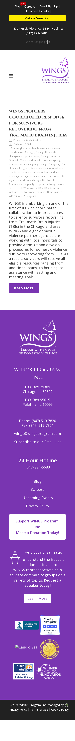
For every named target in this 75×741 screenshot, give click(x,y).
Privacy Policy (37, 505)
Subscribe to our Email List (37, 441)
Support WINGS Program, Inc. (38, 527)
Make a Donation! (37, 18)
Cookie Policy (60, 709)
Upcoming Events (37, 11)
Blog (17, 6)
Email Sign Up (49, 6)
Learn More (37, 598)
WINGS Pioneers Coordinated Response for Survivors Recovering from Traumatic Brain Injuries (38, 123)
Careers (29, 6)
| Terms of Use (37, 709)
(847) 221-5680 (37, 467)
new (23, 3)
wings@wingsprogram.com (37, 433)
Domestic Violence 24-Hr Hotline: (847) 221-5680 (38, 30)
